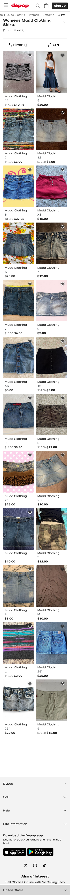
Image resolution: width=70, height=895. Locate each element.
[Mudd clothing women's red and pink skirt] (51, 186)
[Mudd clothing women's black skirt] (51, 357)
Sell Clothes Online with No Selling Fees (35, 882)
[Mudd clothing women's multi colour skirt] (18, 471)
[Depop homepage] (20, 6)
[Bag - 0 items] (46, 6)
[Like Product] (30, 55)
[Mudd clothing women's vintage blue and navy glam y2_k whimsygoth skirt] (18, 186)
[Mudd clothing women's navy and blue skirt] (18, 529)
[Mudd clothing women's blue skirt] (51, 72)
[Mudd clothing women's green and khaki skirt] (51, 414)
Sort (55, 45)
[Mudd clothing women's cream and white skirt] (51, 700)
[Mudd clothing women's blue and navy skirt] (18, 243)
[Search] (37, 6)
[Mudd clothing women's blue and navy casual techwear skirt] (18, 300)
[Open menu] (6, 5)
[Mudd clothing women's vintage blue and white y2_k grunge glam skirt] (18, 700)
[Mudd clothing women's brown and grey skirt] (18, 72)
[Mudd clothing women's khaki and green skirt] (51, 529)
